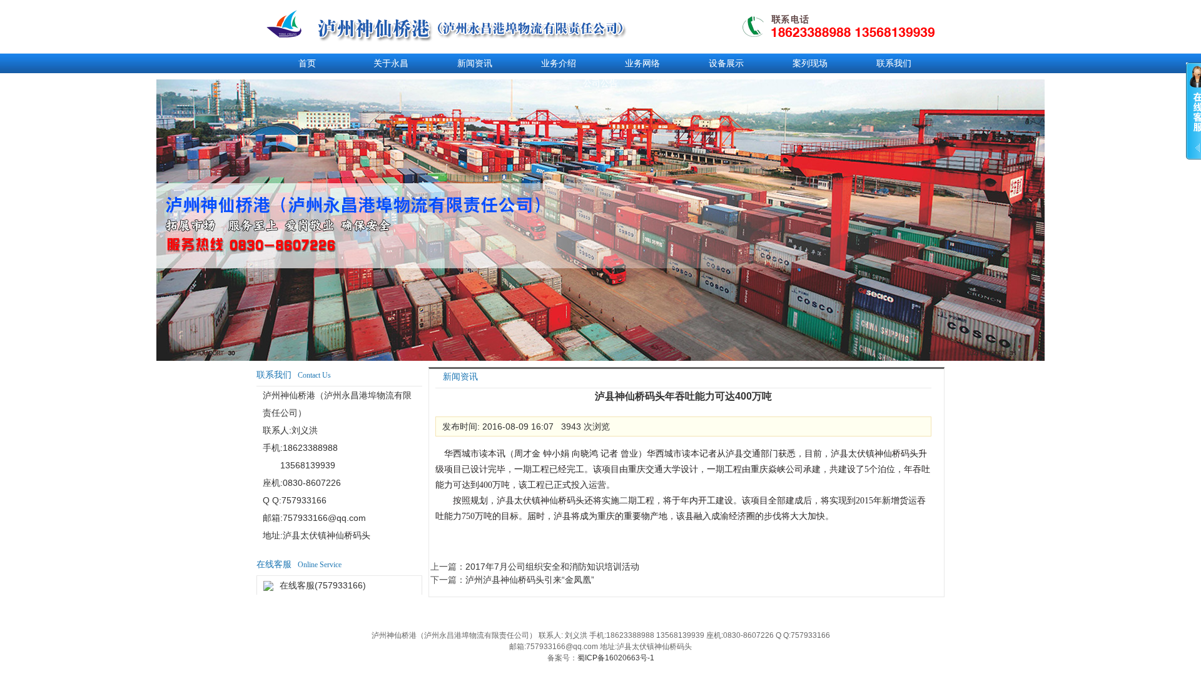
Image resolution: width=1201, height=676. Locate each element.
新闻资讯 (474, 63)
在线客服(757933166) (323, 585)
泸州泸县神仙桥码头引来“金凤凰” (529, 580)
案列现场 (810, 63)
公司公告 (600, 83)
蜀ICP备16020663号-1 (615, 657)
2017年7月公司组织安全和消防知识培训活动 (552, 567)
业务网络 (642, 63)
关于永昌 (390, 63)
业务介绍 (558, 63)
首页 (307, 63)
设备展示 (726, 63)
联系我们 (893, 63)
